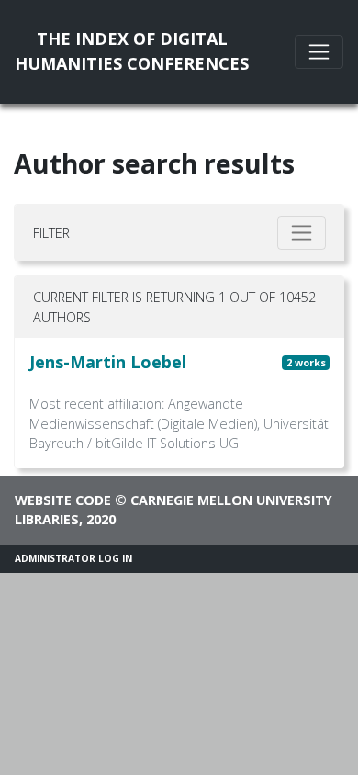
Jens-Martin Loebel (107, 362)
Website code (63, 500)
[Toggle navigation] (319, 52)
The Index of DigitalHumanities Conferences (132, 51)
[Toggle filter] (301, 233)
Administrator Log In (73, 558)
